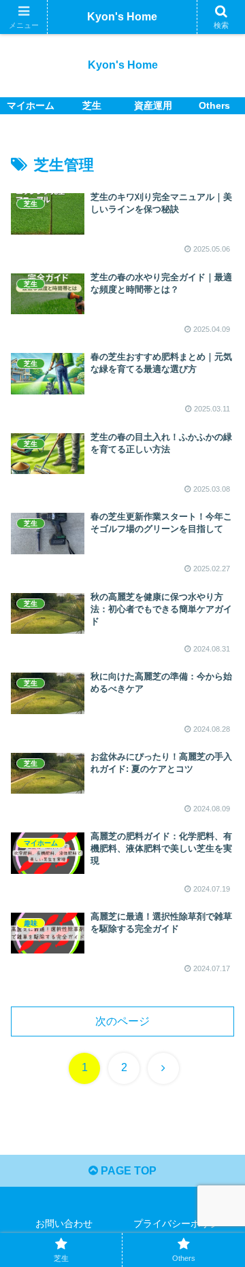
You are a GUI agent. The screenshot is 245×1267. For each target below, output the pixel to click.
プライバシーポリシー (181, 1223)
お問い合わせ (64, 1223)
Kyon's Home (122, 16)
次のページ (122, 1021)
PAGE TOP (127, 1171)
